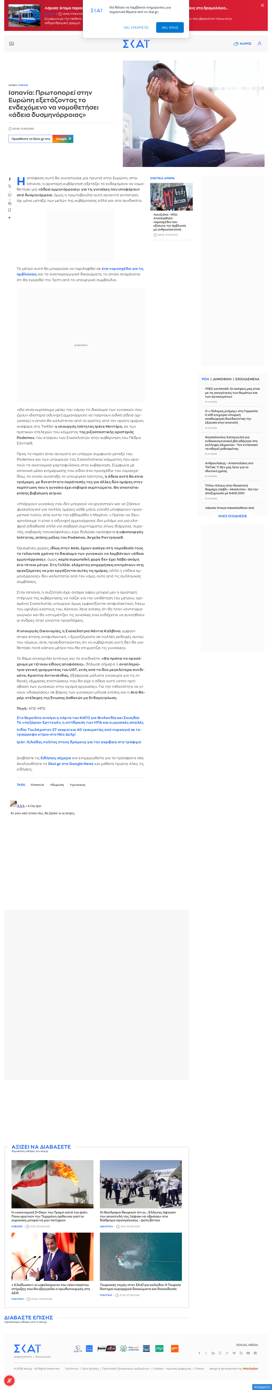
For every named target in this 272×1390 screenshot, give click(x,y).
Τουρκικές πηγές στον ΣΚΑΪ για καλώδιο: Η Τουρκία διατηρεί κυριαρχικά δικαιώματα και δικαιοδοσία (140, 1287)
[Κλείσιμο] (262, 5)
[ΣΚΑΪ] (136, 43)
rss (241, 1353)
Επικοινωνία (43, 1357)
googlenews (255, 1353)
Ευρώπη (58, 784)
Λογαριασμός (259, 44)
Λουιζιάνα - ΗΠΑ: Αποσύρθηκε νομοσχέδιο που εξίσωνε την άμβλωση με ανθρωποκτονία (169, 222)
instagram (220, 1353)
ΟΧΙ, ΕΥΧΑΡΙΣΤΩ (136, 27)
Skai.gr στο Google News (71, 764)
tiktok (227, 1353)
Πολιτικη (17, 1299)
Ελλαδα (50, 14)
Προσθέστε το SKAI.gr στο (39, 138)
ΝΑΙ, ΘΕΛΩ (170, 27)
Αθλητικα (106, 1226)
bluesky (234, 1353)
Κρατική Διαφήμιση (179, 1368)
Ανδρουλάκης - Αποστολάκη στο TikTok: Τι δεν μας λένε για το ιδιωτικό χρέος (229, 467)
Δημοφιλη (222, 379)
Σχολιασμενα (247, 379)
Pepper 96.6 (146, 1348)
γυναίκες (78, 784)
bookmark (9, 209)
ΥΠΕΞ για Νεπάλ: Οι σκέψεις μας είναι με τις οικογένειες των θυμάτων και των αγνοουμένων (232, 392)
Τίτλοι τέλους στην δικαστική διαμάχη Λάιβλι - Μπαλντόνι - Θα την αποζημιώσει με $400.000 (231, 489)
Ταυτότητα (71, 1368)
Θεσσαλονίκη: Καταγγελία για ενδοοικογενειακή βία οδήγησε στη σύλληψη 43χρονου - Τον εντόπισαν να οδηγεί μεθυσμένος (231, 443)
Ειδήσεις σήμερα (56, 758)
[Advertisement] (107, 1112)
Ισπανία (38, 784)
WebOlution (250, 1368)
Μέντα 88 (159, 1348)
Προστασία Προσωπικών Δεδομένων (125, 1368)
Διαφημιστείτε (23, 1357)
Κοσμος (23, 85)
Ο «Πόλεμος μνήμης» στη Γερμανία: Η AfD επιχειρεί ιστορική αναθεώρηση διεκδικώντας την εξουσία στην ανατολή (231, 417)
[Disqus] (96, 852)
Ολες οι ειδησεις (232, 516)
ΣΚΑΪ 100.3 (89, 1348)
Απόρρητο (262, 1387)
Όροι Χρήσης (90, 1368)
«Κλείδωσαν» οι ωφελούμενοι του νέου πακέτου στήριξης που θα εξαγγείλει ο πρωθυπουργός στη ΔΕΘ (50, 1289)
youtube (248, 1353)
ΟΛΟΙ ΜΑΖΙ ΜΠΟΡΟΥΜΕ (126, 1350)
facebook (9, 179)
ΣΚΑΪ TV (78, 1348)
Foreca (199, 1368)
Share (9, 217)
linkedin (213, 1353)
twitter (9, 186)
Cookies (158, 1368)
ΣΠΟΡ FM (106, 1348)
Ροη (205, 379)
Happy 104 (175, 1348)
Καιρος (245, 43)
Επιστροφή (261, 1375)
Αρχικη (12, 85)
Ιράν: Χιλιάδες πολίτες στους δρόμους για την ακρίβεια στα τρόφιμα (79, 742)
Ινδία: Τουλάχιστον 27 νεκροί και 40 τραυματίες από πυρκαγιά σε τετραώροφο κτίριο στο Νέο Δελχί (79, 732)
